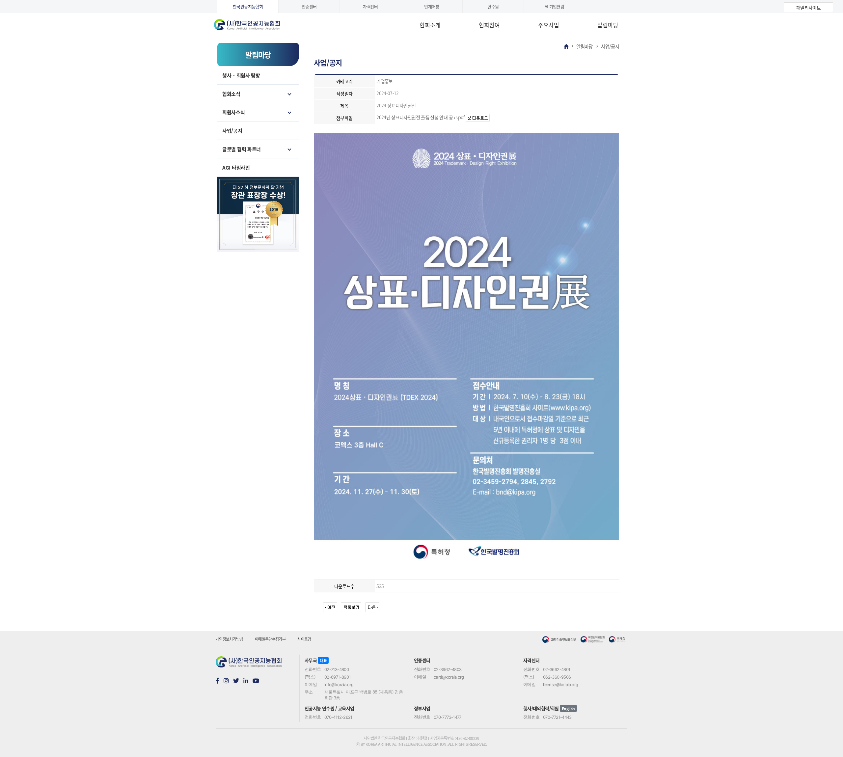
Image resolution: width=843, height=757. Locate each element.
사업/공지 (232, 130)
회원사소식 (233, 112)
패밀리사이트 (808, 7)
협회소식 (231, 93)
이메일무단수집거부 (270, 639)
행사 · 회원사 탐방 (241, 75)
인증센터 (309, 6)
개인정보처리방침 (229, 639)
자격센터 (370, 6)
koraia (255, 22)
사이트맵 (304, 639)
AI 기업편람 (554, 6)
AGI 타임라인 (236, 167)
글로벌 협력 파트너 (241, 149)
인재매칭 (431, 6)
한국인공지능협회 (248, 6)
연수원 (493, 6)
